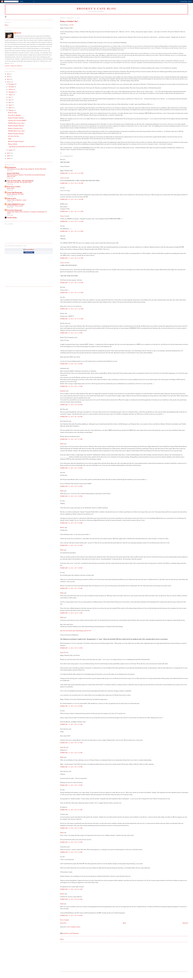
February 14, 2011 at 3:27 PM (71, 439)
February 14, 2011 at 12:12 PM (71, 211)
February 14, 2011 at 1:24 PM (71, 333)
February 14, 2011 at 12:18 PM (71, 221)
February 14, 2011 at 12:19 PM (71, 231)
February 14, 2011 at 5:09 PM (71, 706)
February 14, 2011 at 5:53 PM (71, 842)
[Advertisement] (75, 956)
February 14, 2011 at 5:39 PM (71, 767)
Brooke (62, 527)
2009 (8, 156)
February (11, 110)
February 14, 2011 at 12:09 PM (71, 199)
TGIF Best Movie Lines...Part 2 (16, 131)
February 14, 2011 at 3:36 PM (71, 496)
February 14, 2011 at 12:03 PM (71, 173)
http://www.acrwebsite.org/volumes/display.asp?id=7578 (75, 630)
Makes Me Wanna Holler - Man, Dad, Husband (20, 181)
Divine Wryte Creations (13, 186)
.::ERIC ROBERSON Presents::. (16, 204)
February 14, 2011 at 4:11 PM (71, 613)
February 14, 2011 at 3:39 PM (71, 523)
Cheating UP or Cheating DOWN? (17, 120)
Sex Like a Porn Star (13, 136)
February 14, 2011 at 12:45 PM (71, 309)
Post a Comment (64, 920)
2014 (8, 74)
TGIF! (9, 139)
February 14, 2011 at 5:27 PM (71, 743)
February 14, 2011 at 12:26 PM (71, 282)
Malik (62, 444)
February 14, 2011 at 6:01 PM (71, 889)
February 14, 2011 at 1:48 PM (71, 364)
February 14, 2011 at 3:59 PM (71, 588)
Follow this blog (28, 252)
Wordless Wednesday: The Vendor (15, 194)
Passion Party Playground (14, 210)
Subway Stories (10, 188)
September (12, 92)
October (11, 89)
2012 (8, 79)
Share (61, 939)
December (11, 84)
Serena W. (63, 652)
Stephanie (63, 391)
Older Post (185, 923)
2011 (8, 82)
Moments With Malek (13, 173)
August (11, 94)
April (10, 105)
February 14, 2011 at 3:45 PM (71, 545)
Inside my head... (11, 198)
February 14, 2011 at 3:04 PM (71, 416)
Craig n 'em (63, 178)
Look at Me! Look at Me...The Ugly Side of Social (19, 182)
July (10, 97)
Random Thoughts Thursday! (16, 118)
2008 (8, 158)
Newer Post (63, 923)
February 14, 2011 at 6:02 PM (71, 899)
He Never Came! (12, 112)
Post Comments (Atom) (74, 927)
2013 (8, 77)
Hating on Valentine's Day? (69, 21)
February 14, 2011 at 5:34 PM (71, 753)
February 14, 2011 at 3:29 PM (71, 468)
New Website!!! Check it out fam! (15, 206)
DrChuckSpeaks (11, 167)
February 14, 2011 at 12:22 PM (71, 258)
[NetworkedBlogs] (28, 249)
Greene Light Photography (14, 192)
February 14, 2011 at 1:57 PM (71, 386)
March (10, 108)
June (10, 100)
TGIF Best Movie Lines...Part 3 (16, 123)
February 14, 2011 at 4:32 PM (71, 648)
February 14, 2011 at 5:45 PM (71, 810)
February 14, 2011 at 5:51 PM (71, 828)
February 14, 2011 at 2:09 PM (71, 404)
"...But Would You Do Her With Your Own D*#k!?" (22, 146)
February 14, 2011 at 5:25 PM (71, 724)
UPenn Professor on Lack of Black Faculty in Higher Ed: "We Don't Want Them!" (27, 169)
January (11, 150)
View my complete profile (13, 65)
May (10, 102)
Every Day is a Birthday (14, 115)
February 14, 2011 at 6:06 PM (71, 915)
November (11, 87)
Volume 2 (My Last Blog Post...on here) (16, 200)
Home (124, 923)
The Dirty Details (12, 217)
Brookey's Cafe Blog (96, 8)
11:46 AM (71, 25)
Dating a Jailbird (12, 144)
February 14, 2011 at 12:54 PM (71, 319)
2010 (8, 153)
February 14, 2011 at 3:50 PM (71, 568)
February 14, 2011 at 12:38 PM (71, 292)
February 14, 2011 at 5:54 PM (71, 852)
